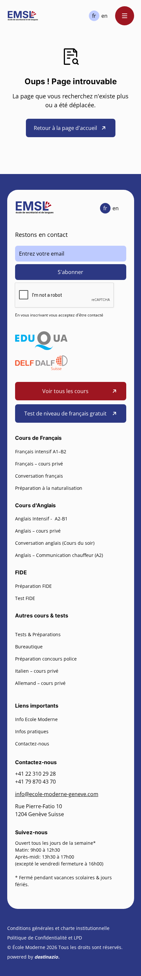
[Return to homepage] (23, 16)
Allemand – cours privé (40, 683)
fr (94, 15)
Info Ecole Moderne (36, 719)
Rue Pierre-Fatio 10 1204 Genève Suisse (39, 810)
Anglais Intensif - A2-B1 (41, 518)
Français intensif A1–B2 (40, 451)
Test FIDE (25, 598)
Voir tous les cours (65, 391)
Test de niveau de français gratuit (65, 413)
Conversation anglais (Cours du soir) (54, 543)
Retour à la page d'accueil (65, 128)
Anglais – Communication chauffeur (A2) (59, 555)
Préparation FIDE (33, 586)
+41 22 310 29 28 (35, 773)
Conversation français (39, 476)
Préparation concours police (46, 659)
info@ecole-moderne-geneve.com (56, 794)
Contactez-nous (32, 743)
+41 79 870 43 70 (35, 781)
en (104, 15)
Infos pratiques (32, 731)
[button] (124, 15)
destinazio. (47, 957)
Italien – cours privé (36, 671)
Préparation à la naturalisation (48, 488)
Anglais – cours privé (38, 531)
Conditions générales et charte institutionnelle (58, 928)
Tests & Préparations (38, 634)
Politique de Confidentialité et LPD (44, 938)
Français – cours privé (39, 464)
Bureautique (29, 646)
